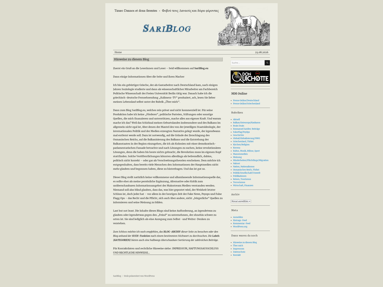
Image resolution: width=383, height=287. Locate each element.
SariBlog (117, 276)
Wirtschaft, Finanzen (243, 185)
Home (118, 52)
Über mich (238, 245)
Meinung (237, 157)
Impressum (238, 248)
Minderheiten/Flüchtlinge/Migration (251, 160)
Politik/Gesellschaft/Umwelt (246, 173)
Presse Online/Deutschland (246, 100)
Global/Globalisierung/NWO (246, 138)
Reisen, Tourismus (242, 179)
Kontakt (237, 255)
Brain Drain (238, 125)
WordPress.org (240, 226)
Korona (236, 147)
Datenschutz (239, 252)
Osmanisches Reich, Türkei (246, 169)
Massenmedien (240, 154)
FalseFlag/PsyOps (241, 132)
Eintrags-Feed (240, 220)
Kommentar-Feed (241, 223)
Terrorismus (239, 182)
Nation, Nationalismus (243, 166)
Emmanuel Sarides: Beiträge (246, 129)
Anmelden (238, 217)
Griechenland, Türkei (243, 141)
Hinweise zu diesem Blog (245, 242)
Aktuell (236, 119)
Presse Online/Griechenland (246, 103)
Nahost (236, 163)
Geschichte (238, 135)
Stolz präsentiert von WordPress (139, 276)
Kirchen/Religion (241, 144)
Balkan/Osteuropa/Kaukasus (246, 122)
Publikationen (239, 176)
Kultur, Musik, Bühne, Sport (246, 151)
